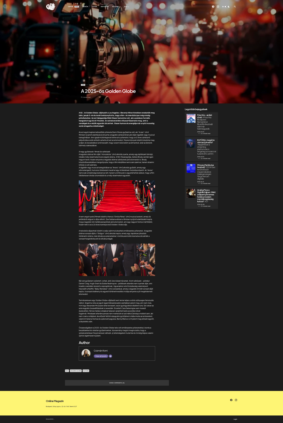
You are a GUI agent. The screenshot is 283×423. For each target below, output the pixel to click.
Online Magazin (55, 401)
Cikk (83, 85)
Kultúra (86, 370)
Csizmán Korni (101, 350)
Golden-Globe (75, 370)
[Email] (110, 356)
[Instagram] (218, 7)
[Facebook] (213, 7)
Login (235, 419)
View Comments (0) (117, 383)
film (67, 370)
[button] (226, 7)
